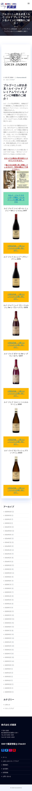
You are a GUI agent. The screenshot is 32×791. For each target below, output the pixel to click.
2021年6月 (8, 669)
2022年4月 (8, 642)
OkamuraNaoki (21, 77)
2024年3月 (8, 554)
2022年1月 (8, 653)
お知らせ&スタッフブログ (11, 761)
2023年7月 (8, 584)
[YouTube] (14, 750)
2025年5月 (8, 515)
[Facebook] (2, 750)
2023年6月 (8, 588)
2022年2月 (8, 650)
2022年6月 (8, 634)
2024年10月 (8, 531)
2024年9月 (8, 535)
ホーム (16, 27)
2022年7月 (8, 630)
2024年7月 (8, 542)
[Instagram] (10, 750)
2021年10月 (8, 665)
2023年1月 (8, 607)
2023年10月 (8, 573)
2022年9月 (8, 623)
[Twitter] (6, 750)
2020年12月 (8, 684)
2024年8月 (8, 538)
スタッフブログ (10, 80)
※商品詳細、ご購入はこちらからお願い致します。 (16, 248)
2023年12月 (8, 565)
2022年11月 (8, 615)
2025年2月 (8, 519)
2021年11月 (8, 661)
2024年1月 (8, 561)
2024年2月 (8, 558)
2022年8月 (8, 627)
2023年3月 (8, 600)
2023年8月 (8, 581)
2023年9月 (8, 577)
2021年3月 (8, 676)
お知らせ (7, 705)
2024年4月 (8, 550)
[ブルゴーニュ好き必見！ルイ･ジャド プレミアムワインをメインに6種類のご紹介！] (16, 59)
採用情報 (5, 773)
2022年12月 (8, 611)
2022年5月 (8, 638)
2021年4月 (8, 673)
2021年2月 (8, 680)
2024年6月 (8, 546)
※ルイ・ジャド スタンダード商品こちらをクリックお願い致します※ (16, 198)
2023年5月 (8, 592)
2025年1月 (8, 523)
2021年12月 (8, 657)
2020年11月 (8, 688)
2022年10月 (8, 619)
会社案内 (5, 769)
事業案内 (5, 765)
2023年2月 (8, 604)
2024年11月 (8, 527)
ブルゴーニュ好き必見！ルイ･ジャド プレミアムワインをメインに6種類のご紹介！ (15, 91)
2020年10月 (8, 692)
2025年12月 (8, 512)
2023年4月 (8, 596)
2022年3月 (8, 646)
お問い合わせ (7, 776)
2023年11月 (8, 569)
